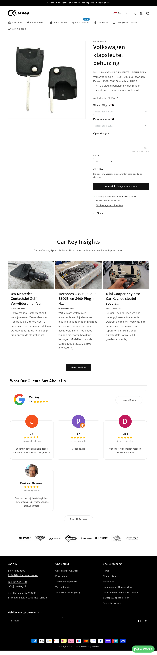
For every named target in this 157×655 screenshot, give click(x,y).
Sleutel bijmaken (111, 576)
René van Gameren (31, 483)
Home (106, 571)
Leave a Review (128, 400)
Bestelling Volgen (112, 603)
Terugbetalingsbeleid (66, 581)
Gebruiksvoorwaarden (66, 571)
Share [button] (100, 213)
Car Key (34, 397)
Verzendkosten (113, 174)
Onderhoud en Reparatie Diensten (121, 592)
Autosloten (108, 581)
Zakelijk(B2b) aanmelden (116, 597)
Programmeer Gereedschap (117, 587)
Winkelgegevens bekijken (109, 205)
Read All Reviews (78, 519)
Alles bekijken (78, 367)
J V (32, 433)
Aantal (96, 155)
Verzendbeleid (62, 587)
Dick (125, 433)
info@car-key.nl (17, 586)
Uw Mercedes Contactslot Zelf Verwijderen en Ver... (28, 298)
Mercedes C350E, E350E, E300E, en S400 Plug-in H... (78, 298)
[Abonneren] (59, 620)
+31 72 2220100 (17, 582)
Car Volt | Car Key (73, 646)
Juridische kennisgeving (68, 592)
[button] (120, 13)
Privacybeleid (62, 576)
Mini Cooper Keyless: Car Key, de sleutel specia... (123, 298)
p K (78, 433)
